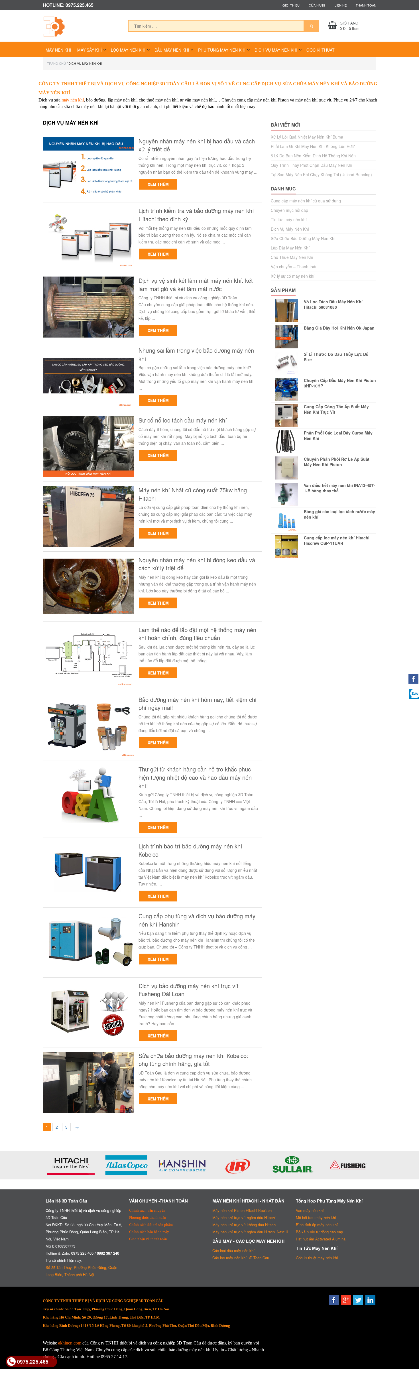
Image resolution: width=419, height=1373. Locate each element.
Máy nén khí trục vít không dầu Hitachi (244, 1224)
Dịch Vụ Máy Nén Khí (276, 50)
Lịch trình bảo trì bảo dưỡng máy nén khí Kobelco (190, 850)
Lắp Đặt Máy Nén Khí (290, 248)
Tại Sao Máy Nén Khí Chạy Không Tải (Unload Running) (321, 174)
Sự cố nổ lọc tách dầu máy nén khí (183, 420)
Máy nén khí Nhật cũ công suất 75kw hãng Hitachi (193, 494)
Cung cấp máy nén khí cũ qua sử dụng (306, 201)
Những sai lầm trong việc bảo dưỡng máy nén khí (196, 354)
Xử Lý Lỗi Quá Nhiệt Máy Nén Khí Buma (307, 137)
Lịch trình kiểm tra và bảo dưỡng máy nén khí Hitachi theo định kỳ (196, 215)
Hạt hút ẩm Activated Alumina (320, 1239)
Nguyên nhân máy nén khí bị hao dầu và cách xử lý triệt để (197, 145)
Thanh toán (366, 5)
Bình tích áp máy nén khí (317, 1224)
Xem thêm (158, 184)
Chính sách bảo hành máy (149, 1232)
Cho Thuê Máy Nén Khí (292, 257)
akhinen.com (69, 1342)
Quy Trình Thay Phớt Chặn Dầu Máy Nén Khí (311, 165)
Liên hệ (341, 5)
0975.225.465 (32, 1361)
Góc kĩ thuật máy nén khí (317, 1257)
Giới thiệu (291, 5)
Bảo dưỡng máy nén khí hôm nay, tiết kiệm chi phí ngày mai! (197, 704)
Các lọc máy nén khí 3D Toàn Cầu (240, 1257)
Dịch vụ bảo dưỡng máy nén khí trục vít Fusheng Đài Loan (189, 990)
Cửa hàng (317, 5)
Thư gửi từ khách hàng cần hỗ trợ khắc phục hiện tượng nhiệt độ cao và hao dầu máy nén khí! (195, 777)
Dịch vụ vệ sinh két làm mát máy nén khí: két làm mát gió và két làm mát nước (196, 285)
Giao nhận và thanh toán (148, 1239)
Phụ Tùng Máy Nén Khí (221, 50)
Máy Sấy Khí (89, 50)
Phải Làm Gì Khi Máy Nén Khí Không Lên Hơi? (313, 146)
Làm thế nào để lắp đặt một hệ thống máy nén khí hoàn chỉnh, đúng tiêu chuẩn (197, 634)
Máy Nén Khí (58, 50)
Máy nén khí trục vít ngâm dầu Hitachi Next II (250, 1231)
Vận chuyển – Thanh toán (294, 266)
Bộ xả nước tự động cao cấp (319, 1231)
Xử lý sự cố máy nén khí (292, 276)
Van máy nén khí (310, 1210)
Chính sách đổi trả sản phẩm (151, 1224)
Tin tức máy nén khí (289, 219)
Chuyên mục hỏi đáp (289, 210)
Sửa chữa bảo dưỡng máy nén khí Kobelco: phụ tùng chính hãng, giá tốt (193, 1060)
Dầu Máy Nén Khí (171, 50)
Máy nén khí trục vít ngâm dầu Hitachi (244, 1217)
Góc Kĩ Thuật (320, 50)
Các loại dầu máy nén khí (233, 1250)
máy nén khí (73, 100)
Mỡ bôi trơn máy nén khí (316, 1217)
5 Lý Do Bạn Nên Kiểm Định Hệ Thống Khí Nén (313, 156)
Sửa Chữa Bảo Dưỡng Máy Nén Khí (303, 238)
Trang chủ (56, 63)
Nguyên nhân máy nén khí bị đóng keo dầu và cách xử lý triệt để (197, 564)
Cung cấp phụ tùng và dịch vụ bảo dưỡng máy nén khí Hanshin (197, 920)
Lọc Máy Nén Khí (128, 50)
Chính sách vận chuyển (147, 1210)
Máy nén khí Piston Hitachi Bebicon (242, 1210)
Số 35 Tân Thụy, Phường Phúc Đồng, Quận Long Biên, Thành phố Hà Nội (81, 1271)
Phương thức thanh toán (147, 1217)
